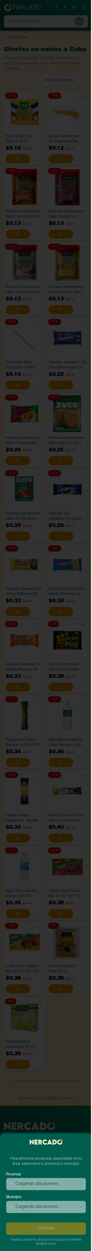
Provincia (13, 1174)
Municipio (13, 1197)
